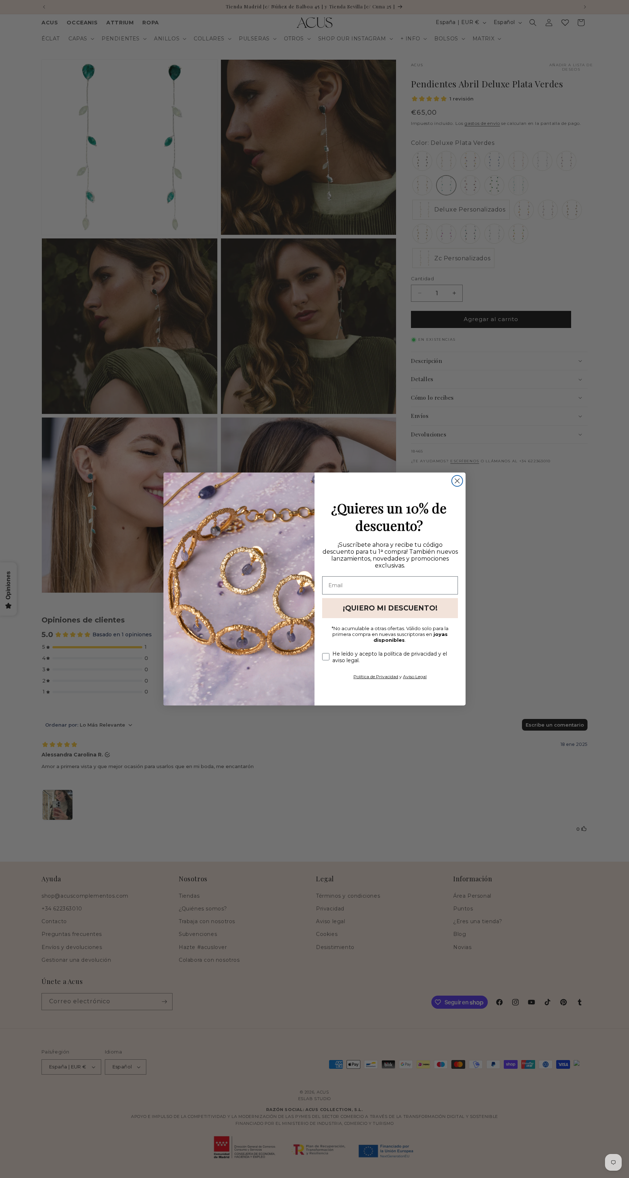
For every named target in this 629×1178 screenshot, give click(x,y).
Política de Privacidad (375, 676)
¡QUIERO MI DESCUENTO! (390, 608)
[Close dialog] (457, 480)
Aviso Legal (415, 676)
